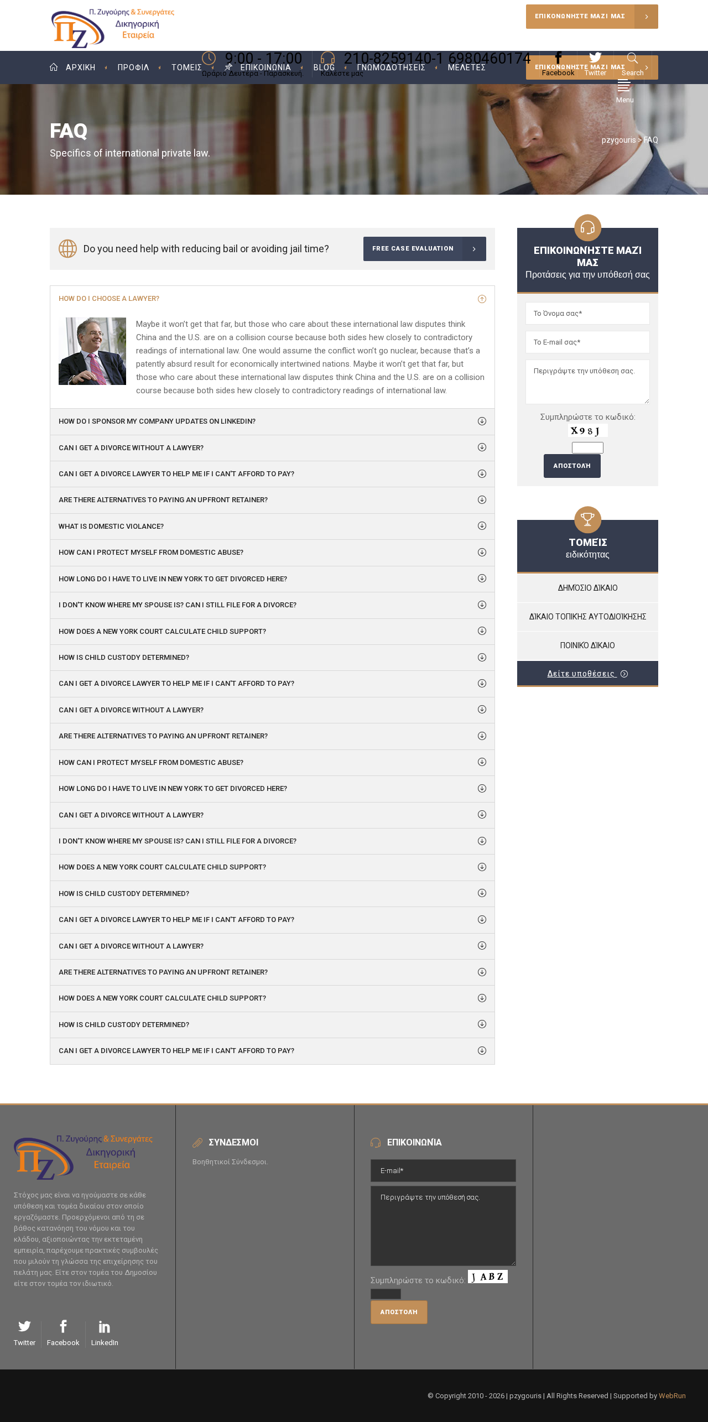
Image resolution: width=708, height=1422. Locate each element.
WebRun (672, 1396)
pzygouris (619, 140)
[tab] (272, 298)
